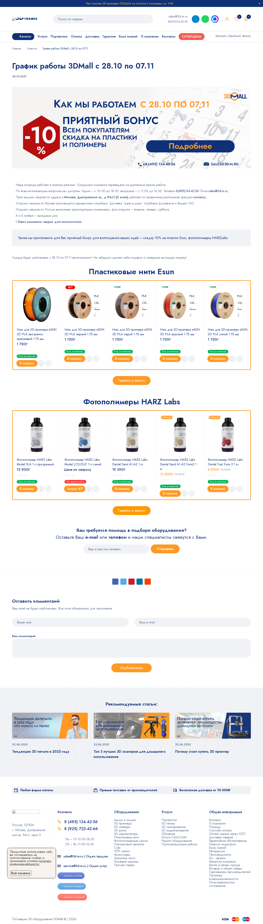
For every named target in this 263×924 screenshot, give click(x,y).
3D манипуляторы (126, 834)
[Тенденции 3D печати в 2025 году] (50, 725)
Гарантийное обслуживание (228, 841)
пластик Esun (176, 237)
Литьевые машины (126, 861)
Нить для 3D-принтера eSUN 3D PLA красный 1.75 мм (180, 331)
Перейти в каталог (132, 380)
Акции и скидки (125, 820)
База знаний (217, 847)
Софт (117, 847)
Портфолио (169, 820)
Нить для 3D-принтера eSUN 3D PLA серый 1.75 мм (132, 331)
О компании (217, 823)
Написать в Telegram (73, 886)
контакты (199, 197)
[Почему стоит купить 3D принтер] (213, 725)
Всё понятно (20, 873)
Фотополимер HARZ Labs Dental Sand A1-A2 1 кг (129, 462)
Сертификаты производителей (229, 872)
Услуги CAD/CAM (174, 837)
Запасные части (124, 858)
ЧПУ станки (122, 851)
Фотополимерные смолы (131, 841)
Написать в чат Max (73, 875)
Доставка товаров (221, 837)
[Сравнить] (48, 363)
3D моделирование (175, 830)
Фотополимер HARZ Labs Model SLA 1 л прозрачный (35, 462)
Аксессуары (122, 854)
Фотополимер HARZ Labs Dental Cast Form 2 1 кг (225, 462)
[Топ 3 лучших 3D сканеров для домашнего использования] (131, 725)
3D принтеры (123, 823)
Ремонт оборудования (177, 841)
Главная (16, 48)
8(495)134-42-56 (178, 21)
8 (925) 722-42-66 (81, 829)
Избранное (239, 16)
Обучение (168, 834)
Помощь (215, 827)
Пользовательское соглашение (222, 884)
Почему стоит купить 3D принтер (202, 751)
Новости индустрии (222, 844)
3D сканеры (122, 827)
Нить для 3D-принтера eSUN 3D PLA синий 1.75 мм (227, 331)
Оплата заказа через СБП (227, 834)
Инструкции (217, 851)
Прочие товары (124, 865)
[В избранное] (41, 363)
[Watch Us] (13, 846)
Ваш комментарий (23, 636)
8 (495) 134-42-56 (81, 822)
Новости (32, 48)
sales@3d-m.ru (178, 16)
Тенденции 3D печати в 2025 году (40, 751)
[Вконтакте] (25, 846)
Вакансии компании (222, 861)
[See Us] (19, 846)
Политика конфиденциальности (223, 877)
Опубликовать (131, 667)
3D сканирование (174, 827)
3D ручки (120, 830)
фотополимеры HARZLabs (208, 237)
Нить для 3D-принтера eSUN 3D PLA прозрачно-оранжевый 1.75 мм (36, 334)
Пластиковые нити (126, 837)
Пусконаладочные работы (179, 844)
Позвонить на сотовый (74, 897)
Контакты (215, 820)
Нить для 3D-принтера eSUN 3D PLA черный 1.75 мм (84, 331)
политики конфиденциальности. (30, 862)
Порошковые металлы (129, 844)
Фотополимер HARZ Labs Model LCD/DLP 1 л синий (82, 462)
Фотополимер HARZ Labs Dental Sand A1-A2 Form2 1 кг (178, 464)
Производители (220, 854)
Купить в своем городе (224, 865)
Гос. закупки (217, 858)
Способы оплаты (220, 830)
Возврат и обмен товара (225, 868)
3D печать (168, 823)
